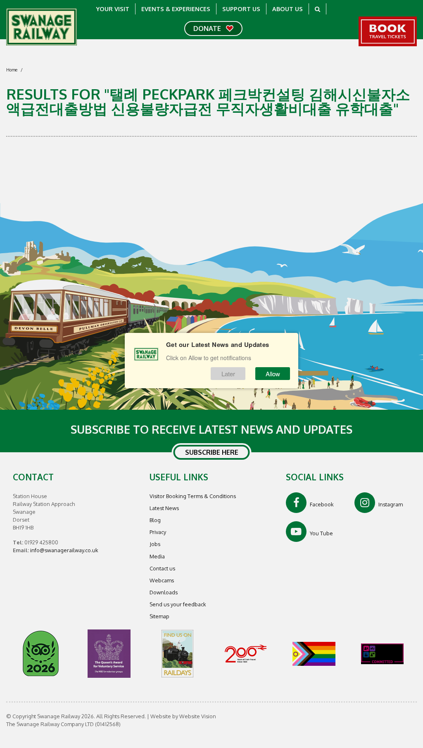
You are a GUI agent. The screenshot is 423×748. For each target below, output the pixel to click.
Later (228, 373)
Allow (273, 373)
